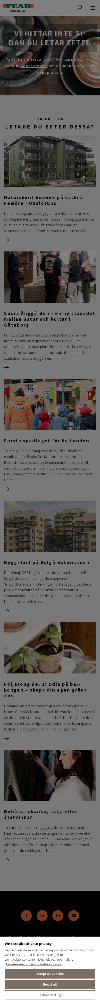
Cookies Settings (50, 995)
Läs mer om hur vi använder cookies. (34, 964)
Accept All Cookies (49, 974)
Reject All (50, 984)
